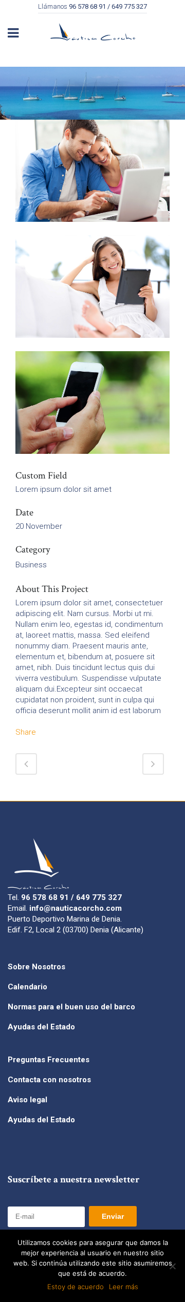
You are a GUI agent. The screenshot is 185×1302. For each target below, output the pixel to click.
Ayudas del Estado (41, 1026)
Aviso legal (27, 1099)
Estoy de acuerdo (75, 1286)
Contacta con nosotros (49, 1079)
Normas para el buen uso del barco (71, 1006)
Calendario (27, 986)
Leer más (123, 1286)
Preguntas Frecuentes (48, 1059)
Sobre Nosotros (36, 966)
